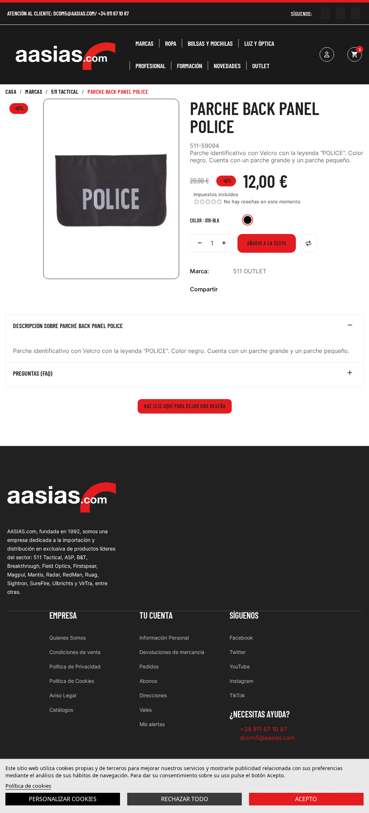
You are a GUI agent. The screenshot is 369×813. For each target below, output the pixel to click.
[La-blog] (356, 13)
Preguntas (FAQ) (32, 373)
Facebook (241, 638)
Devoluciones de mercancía (171, 652)
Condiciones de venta (75, 652)
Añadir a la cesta (266, 243)
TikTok (237, 695)
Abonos (148, 681)
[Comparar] (308, 243)
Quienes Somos (67, 638)
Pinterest (260, 289)
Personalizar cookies (63, 799)
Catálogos (61, 710)
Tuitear (248, 289)
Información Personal (164, 638)
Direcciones (153, 695)
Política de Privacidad (75, 666)
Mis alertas (152, 724)
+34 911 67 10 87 (113, 13)
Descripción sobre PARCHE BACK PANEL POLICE (68, 326)
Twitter (238, 652)
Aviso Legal (62, 695)
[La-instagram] (340, 13)
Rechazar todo (184, 799)
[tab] (184, 327)
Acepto (306, 799)
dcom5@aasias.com (74, 13)
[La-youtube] (325, 13)
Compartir (237, 289)
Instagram (241, 681)
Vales (145, 710)
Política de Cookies (71, 681)
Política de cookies (28, 785)
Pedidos (149, 666)
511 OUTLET (249, 271)
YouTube (240, 666)
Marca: (199, 271)
